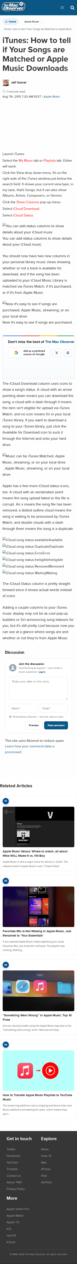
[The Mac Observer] (13, 7)
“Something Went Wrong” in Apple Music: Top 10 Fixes (37, 1017)
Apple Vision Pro (18, 1209)
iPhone (45, 1169)
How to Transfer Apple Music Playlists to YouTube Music (37, 1097)
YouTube (12, 1162)
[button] (62, 7)
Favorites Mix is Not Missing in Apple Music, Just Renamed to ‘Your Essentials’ (37, 933)
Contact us (14, 1175)
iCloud (11, 1242)
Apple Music (31, 22)
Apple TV (13, 1222)
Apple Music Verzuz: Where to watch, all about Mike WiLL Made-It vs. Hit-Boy (35, 853)
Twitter (11, 1149)
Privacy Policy (16, 1188)
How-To (46, 1155)
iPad (44, 1175)
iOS (9, 1228)
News (45, 1149)
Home (12, 22)
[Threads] (68, 352)
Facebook (13, 1155)
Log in (42, 672)
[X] (57, 352)
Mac (44, 1162)
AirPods (46, 1182)
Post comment (56, 725)
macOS (11, 1235)
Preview (34, 725)
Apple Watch (15, 1215)
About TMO (14, 1182)
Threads (12, 1169)
